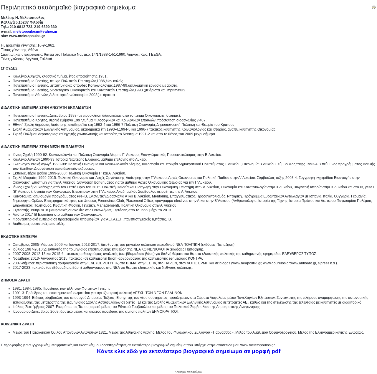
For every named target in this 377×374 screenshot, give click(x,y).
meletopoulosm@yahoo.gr (35, 31)
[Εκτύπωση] (373, 6)
